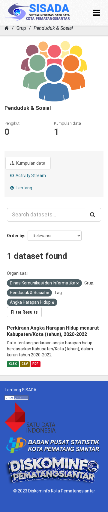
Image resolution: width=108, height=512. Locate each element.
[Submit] (93, 215)
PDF (35, 364)
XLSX (13, 364)
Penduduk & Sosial (53, 28)
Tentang (23, 187)
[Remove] (77, 283)
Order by (15, 235)
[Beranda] (6, 28)
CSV (25, 364)
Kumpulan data (30, 163)
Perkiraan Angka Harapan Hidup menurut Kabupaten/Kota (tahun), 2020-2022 (53, 331)
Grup (21, 28)
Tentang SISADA (20, 389)
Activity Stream (30, 175)
